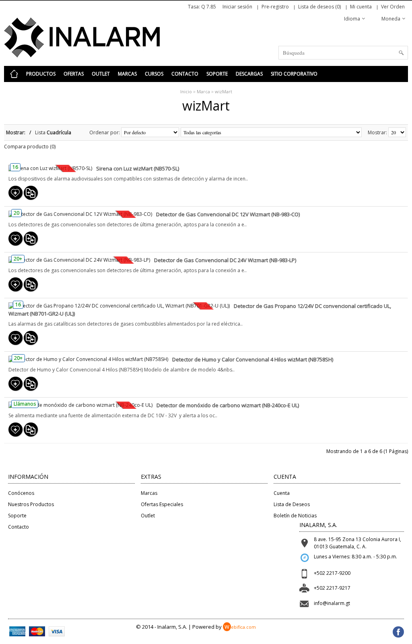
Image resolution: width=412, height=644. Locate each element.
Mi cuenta (361, 6)
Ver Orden (393, 6)
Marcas (127, 73)
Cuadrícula (59, 132)
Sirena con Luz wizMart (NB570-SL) (137, 168)
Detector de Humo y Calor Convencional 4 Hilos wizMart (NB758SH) (252, 359)
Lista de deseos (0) (319, 6)
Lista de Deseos (292, 504)
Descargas (249, 73)
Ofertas (74, 73)
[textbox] (343, 52)
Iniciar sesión (237, 6)
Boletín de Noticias (295, 515)
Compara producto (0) (30, 146)
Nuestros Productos (31, 504)
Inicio (186, 91)
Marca (203, 91)
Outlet (101, 73)
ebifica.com (240, 627)
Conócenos (21, 493)
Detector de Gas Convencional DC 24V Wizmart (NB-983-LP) (225, 260)
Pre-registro (275, 6)
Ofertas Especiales (162, 504)
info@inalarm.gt (332, 603)
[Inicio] (14, 74)
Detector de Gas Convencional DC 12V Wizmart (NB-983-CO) (228, 214)
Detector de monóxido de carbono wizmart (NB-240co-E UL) (228, 405)
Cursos (154, 73)
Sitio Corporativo (294, 73)
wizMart (223, 91)
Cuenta (282, 493)
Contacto (184, 73)
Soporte (217, 73)
